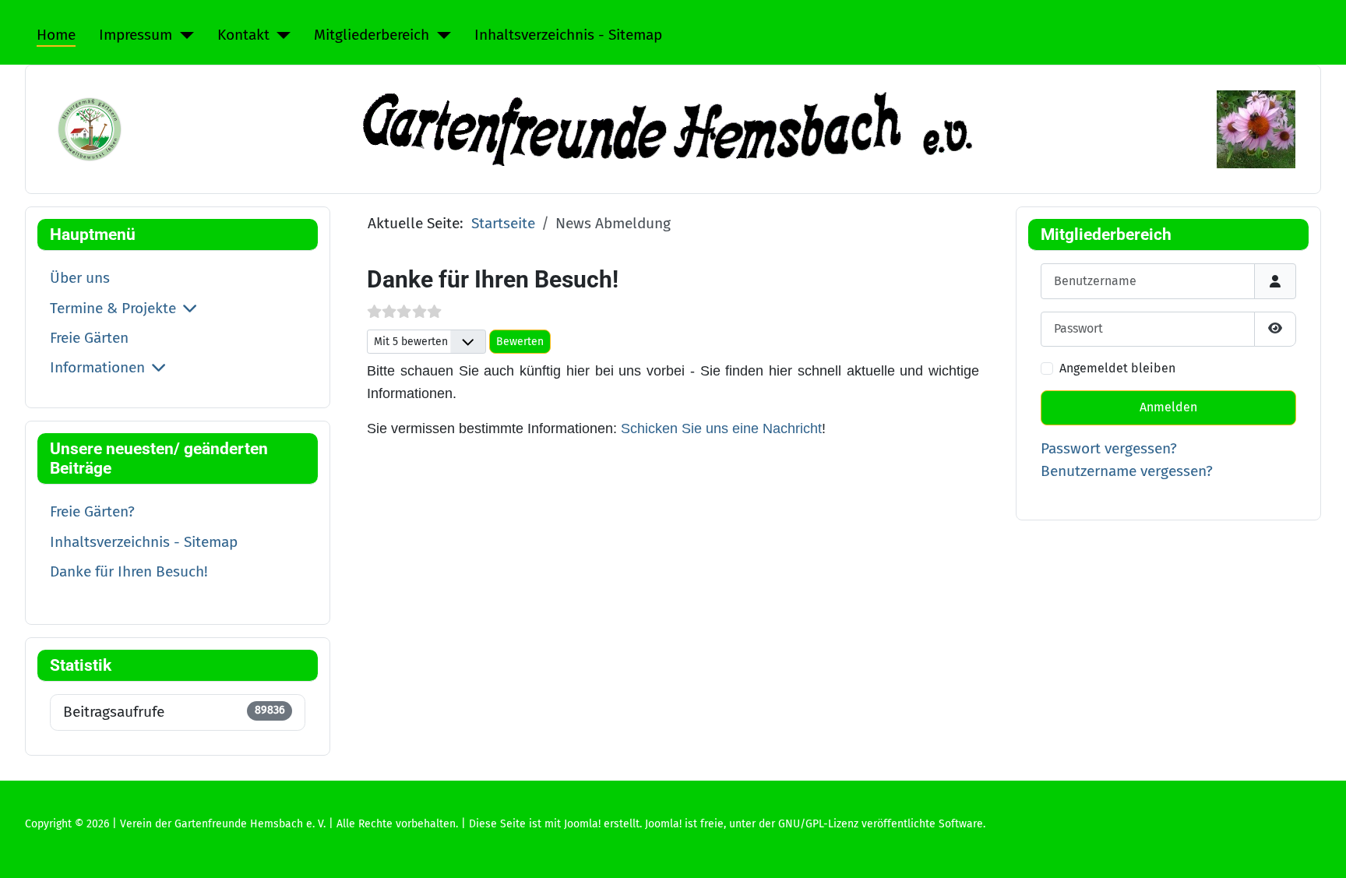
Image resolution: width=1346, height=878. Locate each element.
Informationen (97, 367)
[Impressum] (183, 35)
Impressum (135, 35)
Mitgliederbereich (371, 35)
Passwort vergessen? (1109, 448)
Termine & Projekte (113, 308)
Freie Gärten (89, 338)
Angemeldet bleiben (1117, 368)
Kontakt (243, 35)
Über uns (80, 278)
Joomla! (663, 823)
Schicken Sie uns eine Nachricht (721, 428)
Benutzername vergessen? (1127, 471)
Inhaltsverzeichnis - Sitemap (568, 35)
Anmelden (1168, 407)
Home (56, 35)
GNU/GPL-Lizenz (818, 823)
